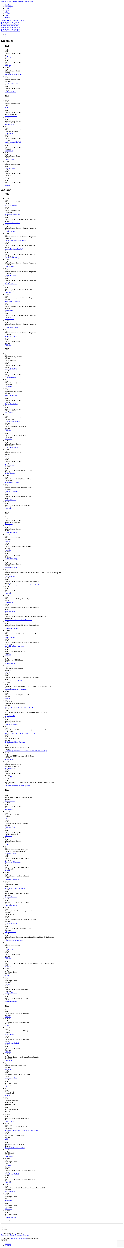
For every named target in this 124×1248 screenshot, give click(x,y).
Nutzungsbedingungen (22, 1235)
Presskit (7, 15)
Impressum (8, 1244)
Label (6, 12)
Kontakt (7, 17)
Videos (7, 8)
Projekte (7, 10)
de (5, 34)
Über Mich (8, 5)
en (5, 36)
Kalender (7, 13)
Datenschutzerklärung (7, 1235)
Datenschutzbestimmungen (19, 1238)
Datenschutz (8, 1245)
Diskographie (9, 6)
